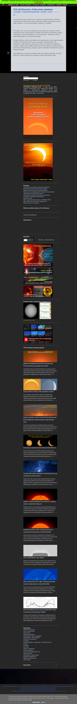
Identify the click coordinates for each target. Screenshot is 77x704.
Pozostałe (26, 645)
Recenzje (25, 647)
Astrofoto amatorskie (28, 634)
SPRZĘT (53, 689)
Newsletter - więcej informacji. (46, 239)
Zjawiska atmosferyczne (29, 656)
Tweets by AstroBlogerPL (30, 215)
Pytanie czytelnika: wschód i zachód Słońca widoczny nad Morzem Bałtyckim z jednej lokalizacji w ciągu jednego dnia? (39, 420)
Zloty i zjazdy (26, 659)
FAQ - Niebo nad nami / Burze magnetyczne (35, 201)
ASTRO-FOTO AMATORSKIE (66, 686)
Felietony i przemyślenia (29, 639)
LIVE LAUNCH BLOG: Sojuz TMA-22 (33, 557)
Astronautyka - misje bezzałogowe (32, 636)
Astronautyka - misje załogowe (31, 11)
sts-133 (50, 11)
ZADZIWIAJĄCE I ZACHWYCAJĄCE (56, 691)
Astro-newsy (17, 11)
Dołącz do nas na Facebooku (31, 203)
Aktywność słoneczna (29, 629)
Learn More (36, 702)
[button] (14, 15)
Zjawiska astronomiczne (29, 658)
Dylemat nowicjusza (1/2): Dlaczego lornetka (35, 188)
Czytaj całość (40, 93)
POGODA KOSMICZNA (42, 688)
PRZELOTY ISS (24, 689)
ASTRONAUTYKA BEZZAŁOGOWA (29, 686)
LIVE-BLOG (32, 688)
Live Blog (25, 640)
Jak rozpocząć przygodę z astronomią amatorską (36, 187)
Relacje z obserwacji (29, 648)
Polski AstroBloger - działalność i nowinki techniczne (37, 642)
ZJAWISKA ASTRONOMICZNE (37, 691)
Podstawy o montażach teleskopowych (33, 196)
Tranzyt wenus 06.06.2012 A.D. (31, 651)
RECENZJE (33, 689)
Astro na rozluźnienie (29, 631)
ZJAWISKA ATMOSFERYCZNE (19, 691)
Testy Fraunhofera (28, 650)
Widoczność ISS (27, 198)
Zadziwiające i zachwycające (31, 655)
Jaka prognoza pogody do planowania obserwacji (36, 195)
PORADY (52, 688)
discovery (43, 11)
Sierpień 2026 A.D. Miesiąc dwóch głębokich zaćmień (38, 391)
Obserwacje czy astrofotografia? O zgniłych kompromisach (39, 192)
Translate (34, 80)
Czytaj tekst (38, 2)
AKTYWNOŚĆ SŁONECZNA (10, 686)
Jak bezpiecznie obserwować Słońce (33, 193)
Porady (25, 644)
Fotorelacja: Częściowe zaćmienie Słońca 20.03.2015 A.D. (39, 447)
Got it (43, 702)
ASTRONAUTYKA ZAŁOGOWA (48, 686)
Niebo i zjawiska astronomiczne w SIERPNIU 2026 (37, 199)
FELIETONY (24, 688)
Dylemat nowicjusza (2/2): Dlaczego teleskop (35, 190)
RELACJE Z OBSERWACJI (43, 689)
